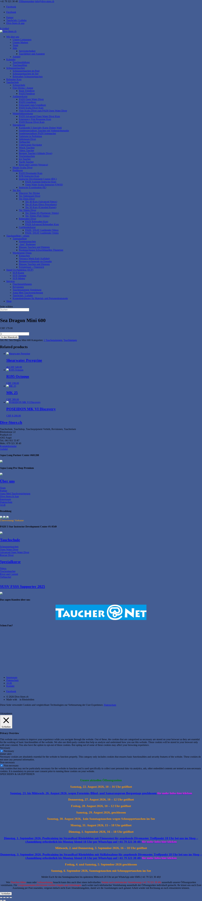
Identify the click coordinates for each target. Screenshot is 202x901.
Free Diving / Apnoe (23, 88)
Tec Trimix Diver (27, 210)
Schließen (5, 893)
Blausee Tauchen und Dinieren (34, 247)
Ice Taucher (25, 159)
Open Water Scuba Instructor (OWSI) (44, 184)
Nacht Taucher (26, 161)
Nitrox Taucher (26, 150)
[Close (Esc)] (10, 897)
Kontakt (10, 686)
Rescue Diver (7, 555)
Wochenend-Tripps (22, 252)
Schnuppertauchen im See (26, 73)
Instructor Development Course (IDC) (38, 179)
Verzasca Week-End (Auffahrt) (34, 258)
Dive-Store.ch (11, 422)
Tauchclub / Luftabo (16, 20)
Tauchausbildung (21, 62)
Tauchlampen (70, 340)
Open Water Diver (9, 549)
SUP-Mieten (19, 278)
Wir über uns (12, 36)
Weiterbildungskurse (23, 113)
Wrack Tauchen (27, 147)
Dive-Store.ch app (15, 23)
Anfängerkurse (20, 96)
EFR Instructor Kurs (29, 176)
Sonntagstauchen (27, 241)
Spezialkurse (19, 125)
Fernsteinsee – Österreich (31, 267)
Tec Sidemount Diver (29, 196)
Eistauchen (24, 255)
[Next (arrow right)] (4, 900)
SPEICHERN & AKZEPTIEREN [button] (17, 774)
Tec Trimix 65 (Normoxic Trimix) (42, 213)
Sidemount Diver (27, 139)
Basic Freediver (27, 90)
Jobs (15, 48)
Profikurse (18, 170)
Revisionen (18, 287)
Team (15, 45)
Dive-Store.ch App (9, 496)
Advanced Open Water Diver (14, 552)
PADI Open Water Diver (31, 99)
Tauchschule (12, 82)
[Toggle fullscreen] (4, 897)
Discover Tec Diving (29, 193)
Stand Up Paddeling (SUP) (19, 270)
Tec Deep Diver (27, 198)
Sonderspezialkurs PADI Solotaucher (37, 133)
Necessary (9, 751)
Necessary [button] (5, 748)
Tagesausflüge (20, 238)
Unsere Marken (20, 42)
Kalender (10, 59)
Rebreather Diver (27, 218)
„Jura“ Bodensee (27, 244)
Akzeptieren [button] (6, 713)
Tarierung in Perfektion (30, 136)
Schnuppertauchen (15, 68)
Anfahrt (16, 56)
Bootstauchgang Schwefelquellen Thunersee (41, 250)
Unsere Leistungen (22, 39)
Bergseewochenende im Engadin (35, 261)
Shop (9, 301)
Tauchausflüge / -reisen (17, 235)
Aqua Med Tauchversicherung (28, 292)
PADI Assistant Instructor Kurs (40, 181)
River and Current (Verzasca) (33, 164)
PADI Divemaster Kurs (30, 173)
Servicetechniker (27, 51)
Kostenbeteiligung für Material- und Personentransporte (40, 298)
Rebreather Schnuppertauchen (28, 76)
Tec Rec (17, 190)
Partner (9, 17)
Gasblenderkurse (27, 227)
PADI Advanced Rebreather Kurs (42, 224)
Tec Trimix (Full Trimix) (37, 216)
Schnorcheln (19, 85)
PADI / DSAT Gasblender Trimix (42, 233)
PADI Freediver (27, 93)
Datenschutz (6, 502)
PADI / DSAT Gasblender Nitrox (42, 230)
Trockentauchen (27, 156)
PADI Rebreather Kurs (36, 221)
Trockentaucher (7, 571)
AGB (3, 505)
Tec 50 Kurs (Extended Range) (40, 207)
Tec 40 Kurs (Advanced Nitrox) (41, 201)
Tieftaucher (24, 142)
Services (10, 281)
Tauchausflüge (20, 65)
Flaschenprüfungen (22, 284)
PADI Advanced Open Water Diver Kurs (39, 116)
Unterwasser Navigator (30, 144)
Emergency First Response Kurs (35, 119)
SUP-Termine (19, 275)
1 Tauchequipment (53, 340)
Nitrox (3, 568)
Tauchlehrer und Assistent (32, 53)
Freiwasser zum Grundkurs (32, 105)
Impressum (5, 499)
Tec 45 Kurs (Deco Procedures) (41, 204)
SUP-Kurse (18, 272)
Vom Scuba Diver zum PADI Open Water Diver (43, 110)
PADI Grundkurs (27, 102)
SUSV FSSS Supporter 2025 (22, 586)
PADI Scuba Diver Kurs (31, 107)
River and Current (9, 574)
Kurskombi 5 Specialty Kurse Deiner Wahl (40, 127)
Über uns (7, 481)
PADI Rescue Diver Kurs (32, 122)
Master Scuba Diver (23, 167)
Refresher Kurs (13, 79)
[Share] (7, 897)
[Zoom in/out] (1, 897)
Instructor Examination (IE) (32, 187)
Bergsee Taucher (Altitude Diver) (35, 153)
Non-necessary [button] (7, 762)
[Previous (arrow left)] (1, 900)
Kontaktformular (8, 446)
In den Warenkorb (9, 337)
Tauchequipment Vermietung (27, 289)
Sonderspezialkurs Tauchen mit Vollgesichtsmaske (44, 130)
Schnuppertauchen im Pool (26, 71)
